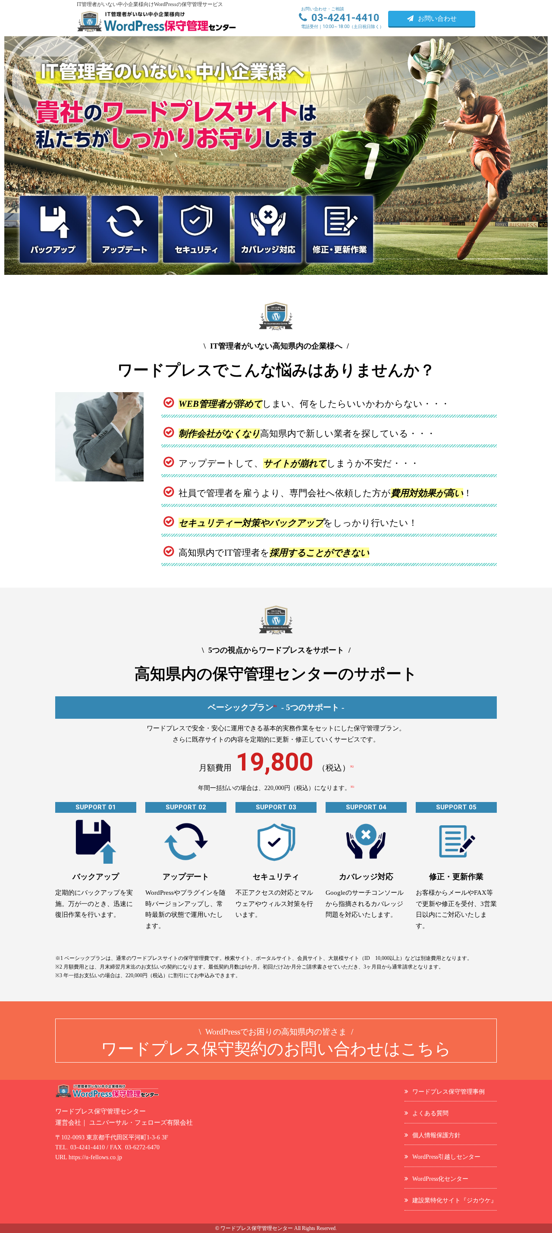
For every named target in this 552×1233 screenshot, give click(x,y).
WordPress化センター (440, 1178)
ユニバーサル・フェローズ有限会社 (141, 1122)
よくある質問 (430, 1113)
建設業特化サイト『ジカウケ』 (454, 1200)
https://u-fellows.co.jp (95, 1157)
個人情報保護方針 (436, 1135)
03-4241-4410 (87, 1147)
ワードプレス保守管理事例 (448, 1091)
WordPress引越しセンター (446, 1156)
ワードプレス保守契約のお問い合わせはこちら (276, 1042)
